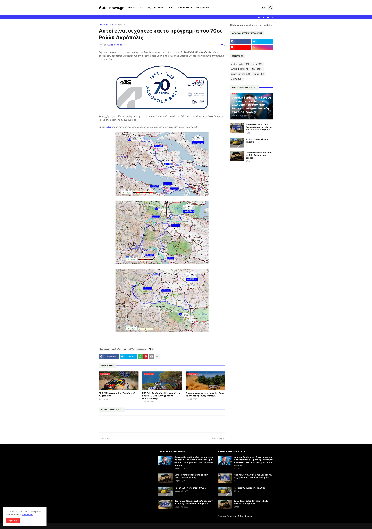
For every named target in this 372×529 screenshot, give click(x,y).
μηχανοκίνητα (240, 74)
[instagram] (272, 17)
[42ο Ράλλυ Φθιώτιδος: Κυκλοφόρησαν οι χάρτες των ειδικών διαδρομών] (237, 128)
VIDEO (171, 7)
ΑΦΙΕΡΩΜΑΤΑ (185, 7)
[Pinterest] (145, 356)
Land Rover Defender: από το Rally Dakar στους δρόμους (259, 155)
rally (257, 64)
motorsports (141, 349)
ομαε (259, 74)
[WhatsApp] (140, 356)
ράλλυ (131, 349)
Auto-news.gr (111, 8)
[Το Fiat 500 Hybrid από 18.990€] (237, 143)
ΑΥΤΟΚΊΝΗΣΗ (239, 69)
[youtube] (268, 17)
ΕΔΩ (108, 127)
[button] (263, 7)
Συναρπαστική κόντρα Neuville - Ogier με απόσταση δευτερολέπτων (205, 394)
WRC (151, 349)
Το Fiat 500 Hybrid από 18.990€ (257, 140)
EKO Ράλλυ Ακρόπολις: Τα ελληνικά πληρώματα (117, 394)
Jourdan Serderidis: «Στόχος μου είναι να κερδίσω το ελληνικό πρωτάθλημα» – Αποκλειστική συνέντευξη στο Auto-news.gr (194, 461)
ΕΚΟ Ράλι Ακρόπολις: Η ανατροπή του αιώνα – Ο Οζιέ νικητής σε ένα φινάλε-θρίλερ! (161, 396)
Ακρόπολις (120, 25)
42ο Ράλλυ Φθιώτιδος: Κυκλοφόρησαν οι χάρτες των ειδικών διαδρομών (259, 127)
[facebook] (259, 17)
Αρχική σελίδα (106, 25)
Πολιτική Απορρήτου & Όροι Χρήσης (235, 516)
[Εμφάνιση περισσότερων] (157, 356)
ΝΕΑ (142, 7)
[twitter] (263, 17)
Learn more (27, 514)
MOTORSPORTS (156, 7)
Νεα (124, 349)
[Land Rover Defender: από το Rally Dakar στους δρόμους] (237, 156)
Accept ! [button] (13, 520)
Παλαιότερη (218, 438)
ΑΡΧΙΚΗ (131, 7)
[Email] (151, 356)
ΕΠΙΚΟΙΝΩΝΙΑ (203, 7)
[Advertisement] (123, 470)
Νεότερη (104, 438)
